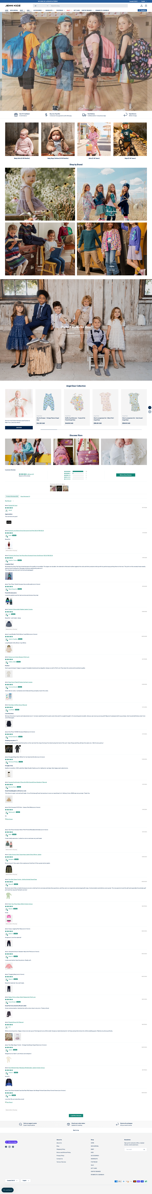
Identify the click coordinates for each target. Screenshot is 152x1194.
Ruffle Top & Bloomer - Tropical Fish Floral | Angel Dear (75, 419)
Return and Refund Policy (64, 1152)
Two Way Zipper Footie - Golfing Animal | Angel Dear (23, 879)
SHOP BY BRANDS (87, 10)
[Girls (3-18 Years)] (94, 139)
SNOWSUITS (49, 10)
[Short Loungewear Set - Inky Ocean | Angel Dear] (134, 402)
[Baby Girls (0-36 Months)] (22, 139)
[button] (146, 5)
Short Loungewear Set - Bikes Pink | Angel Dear (104, 419)
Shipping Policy (61, 1149)
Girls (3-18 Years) (94, 158)
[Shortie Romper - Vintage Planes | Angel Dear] (48, 402)
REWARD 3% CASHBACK (102, 10)
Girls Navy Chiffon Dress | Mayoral (18, 705)
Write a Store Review (126, 475)
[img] (26, 474)
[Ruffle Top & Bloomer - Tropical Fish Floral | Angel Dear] (77, 402)
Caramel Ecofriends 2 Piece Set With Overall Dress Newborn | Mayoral (28, 782)
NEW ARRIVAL (14, 10)
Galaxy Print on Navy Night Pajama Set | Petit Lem (22, 997)
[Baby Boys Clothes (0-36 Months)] (58, 139)
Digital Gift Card (13, 505)
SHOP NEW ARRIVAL (69, 333)
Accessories (76, 461)
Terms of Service (61, 1162)
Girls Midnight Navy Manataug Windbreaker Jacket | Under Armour (27, 1067)
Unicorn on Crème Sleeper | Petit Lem (19, 657)
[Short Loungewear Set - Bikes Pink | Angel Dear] (105, 402)
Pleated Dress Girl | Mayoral (16, 1022)
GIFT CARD (77, 10)
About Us (59, 1143)
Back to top (76, 1130)
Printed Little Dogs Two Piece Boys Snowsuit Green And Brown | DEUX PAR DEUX (31, 555)
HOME (6, 10)
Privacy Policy (60, 1155)
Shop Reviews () (25, 496)
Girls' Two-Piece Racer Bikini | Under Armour (21, 904)
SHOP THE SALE (84, 333)
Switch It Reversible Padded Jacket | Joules (21, 609)
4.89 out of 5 (30, 474)
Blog (58, 1146)
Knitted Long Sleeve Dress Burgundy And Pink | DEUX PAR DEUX (26, 530)
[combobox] (80, 5)
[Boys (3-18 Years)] (130, 139)
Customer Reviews (10, 469)
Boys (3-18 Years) (130, 158)
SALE (68, 10)
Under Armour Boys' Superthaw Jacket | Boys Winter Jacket (25, 854)
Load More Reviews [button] (76, 1115)
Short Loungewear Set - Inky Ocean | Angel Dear (132, 419)
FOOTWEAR (59, 10)
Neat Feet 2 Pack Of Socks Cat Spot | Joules (20, 682)
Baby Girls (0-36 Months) (22, 158)
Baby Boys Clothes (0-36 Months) (58, 158)
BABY (21, 10)
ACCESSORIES (37, 10)
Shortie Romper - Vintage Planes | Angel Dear (48, 419)
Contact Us (60, 1158)
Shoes (28, 461)
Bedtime (124, 461)
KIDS (28, 10)
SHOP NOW (76, 63)
